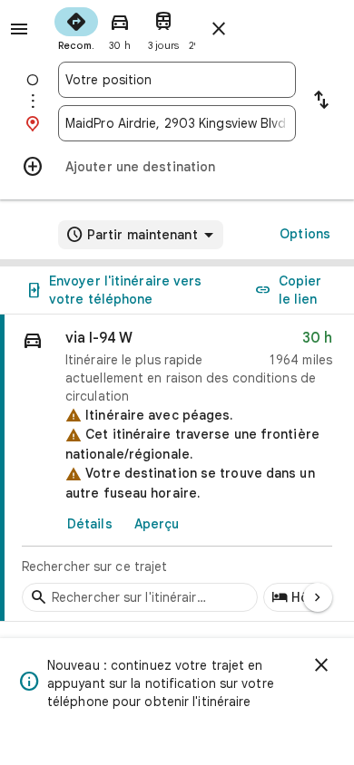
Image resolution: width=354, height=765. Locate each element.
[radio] (76, 27)
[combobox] (177, 80)
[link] (177, 468)
